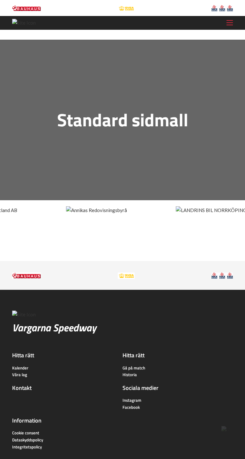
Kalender (20, 368)
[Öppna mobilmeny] (229, 22)
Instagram (131, 400)
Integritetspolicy (27, 447)
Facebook (131, 407)
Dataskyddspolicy (27, 440)
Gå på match (133, 368)
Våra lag (19, 374)
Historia (129, 374)
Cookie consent (25, 433)
